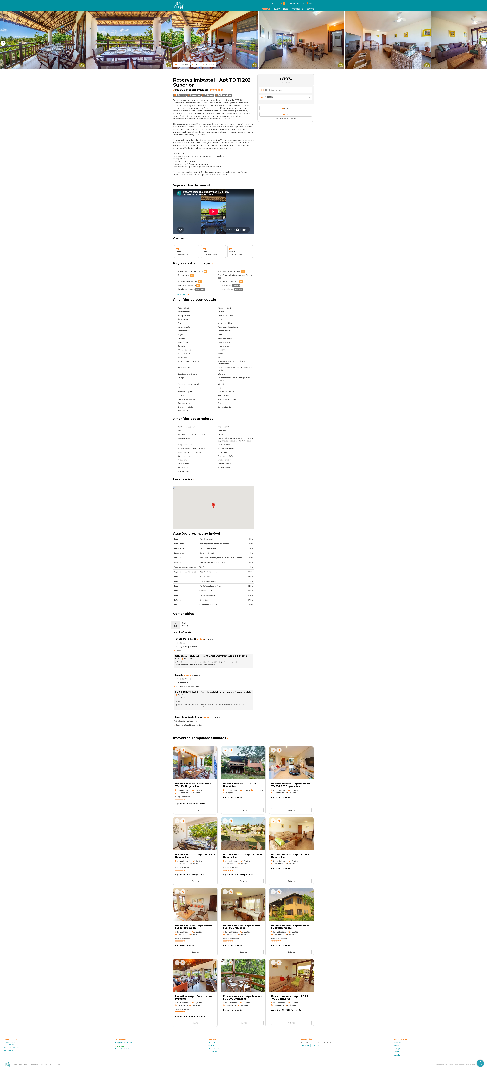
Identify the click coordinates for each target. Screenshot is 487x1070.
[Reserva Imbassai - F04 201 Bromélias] (243, 762)
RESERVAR (266, 8)
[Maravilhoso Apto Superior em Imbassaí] (195, 975)
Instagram (317, 1045)
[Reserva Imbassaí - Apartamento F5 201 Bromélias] (291, 904)
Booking (397, 1043)
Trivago (397, 1049)
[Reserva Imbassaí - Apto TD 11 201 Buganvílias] (291, 833)
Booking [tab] (185, 624)
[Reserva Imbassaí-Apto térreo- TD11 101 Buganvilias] (195, 762)
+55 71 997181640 (122, 1049)
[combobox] (288, 97)
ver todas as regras (180, 294)
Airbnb (396, 1046)
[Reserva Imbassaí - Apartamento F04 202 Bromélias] (243, 975)
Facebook (305, 1045)
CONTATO (310, 8)
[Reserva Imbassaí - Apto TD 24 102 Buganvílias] (291, 975)
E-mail (286, 108)
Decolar (397, 1055)
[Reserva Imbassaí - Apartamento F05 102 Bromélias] (243, 904)
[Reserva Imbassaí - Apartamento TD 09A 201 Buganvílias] (291, 762)
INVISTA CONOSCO (281, 8)
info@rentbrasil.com (124, 1043)
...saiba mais (212, 707)
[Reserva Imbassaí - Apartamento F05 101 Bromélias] (195, 904)
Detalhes (195, 810)
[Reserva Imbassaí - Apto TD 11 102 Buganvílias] (243, 833)
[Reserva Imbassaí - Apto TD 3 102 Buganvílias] (195, 833)
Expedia (397, 1052)
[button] (483, 43)
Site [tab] (175, 624)
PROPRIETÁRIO (297, 8)
